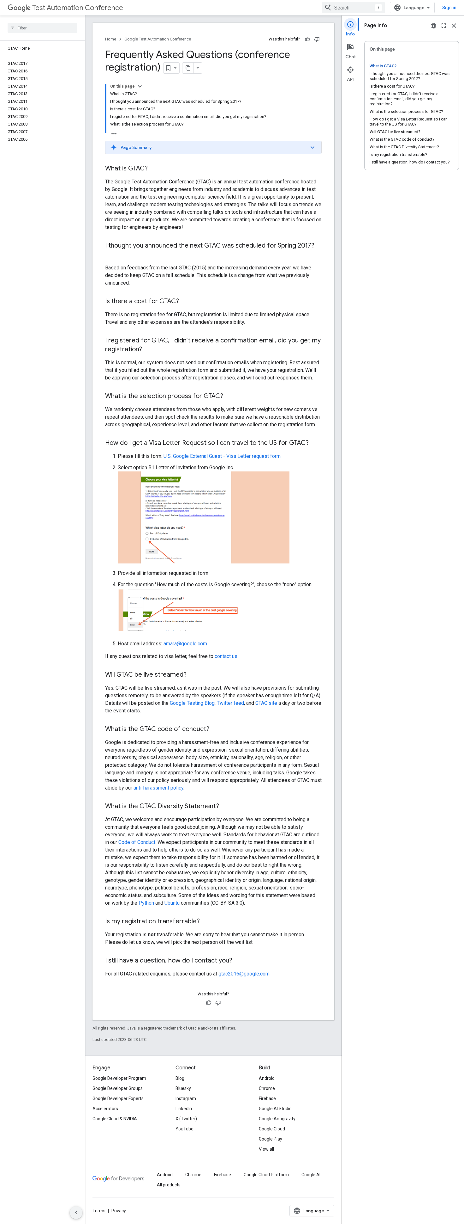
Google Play (270, 1138)
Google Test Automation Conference (157, 39)
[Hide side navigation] (76, 1212)
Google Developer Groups (117, 1088)
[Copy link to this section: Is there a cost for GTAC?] (187, 301)
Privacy (118, 1210)
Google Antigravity (277, 1118)
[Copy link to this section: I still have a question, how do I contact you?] (238, 961)
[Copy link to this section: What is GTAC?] (154, 169)
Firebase (267, 1098)
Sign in (449, 7)
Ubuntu (172, 903)
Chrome (267, 1088)
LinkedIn (183, 1108)
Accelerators (105, 1108)
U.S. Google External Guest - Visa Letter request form (222, 456)
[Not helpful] (317, 39)
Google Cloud (272, 1128)
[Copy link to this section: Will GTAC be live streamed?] (193, 675)
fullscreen (444, 25)
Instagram (185, 1098)
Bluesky (183, 1088)
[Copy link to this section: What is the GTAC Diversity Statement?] (225, 806)
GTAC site (266, 703)
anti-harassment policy (158, 788)
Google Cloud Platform (266, 1174)
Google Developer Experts (118, 1098)
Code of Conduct (136, 842)
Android (267, 1078)
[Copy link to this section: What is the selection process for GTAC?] (229, 396)
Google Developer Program (119, 1078)
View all (266, 1149)
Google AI (310, 1174)
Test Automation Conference (77, 7)
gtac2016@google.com (244, 974)
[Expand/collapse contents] (140, 86)
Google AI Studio (275, 1108)
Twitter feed (230, 703)
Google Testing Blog (192, 703)
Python (146, 903)
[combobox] (353, 7)
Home (110, 39)
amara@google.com (185, 644)
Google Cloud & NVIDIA (114, 1118)
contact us (226, 656)
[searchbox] (42, 28)
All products (169, 1184)
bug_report (433, 25)
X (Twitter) (186, 1118)
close (454, 25)
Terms (98, 1210)
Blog (179, 1078)
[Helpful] (307, 39)
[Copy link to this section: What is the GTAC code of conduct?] (215, 729)
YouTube (184, 1128)
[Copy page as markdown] (188, 68)
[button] (213, 147)
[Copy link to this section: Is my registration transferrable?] (206, 922)
